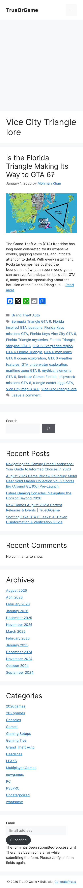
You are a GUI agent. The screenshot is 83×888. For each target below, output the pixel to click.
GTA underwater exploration (44, 364)
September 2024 (19, 672)
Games (12, 727)
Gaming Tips (16, 740)
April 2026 (14, 597)
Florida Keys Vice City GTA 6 (53, 334)
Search (11, 421)
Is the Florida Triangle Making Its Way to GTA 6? (37, 166)
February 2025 (18, 638)
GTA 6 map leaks (58, 352)
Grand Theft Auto (25, 315)
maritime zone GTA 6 (23, 371)
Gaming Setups (18, 734)
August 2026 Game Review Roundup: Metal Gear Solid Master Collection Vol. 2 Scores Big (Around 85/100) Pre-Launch (41, 481)
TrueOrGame (22, 10)
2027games (15, 713)
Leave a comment (25, 395)
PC (8, 781)
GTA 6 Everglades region (53, 346)
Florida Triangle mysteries (27, 340)
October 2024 (17, 666)
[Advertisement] (41, 63)
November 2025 (19, 625)
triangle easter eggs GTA (53, 383)
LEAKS (11, 761)
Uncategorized (18, 795)
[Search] (48, 428)
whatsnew (14, 802)
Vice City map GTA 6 (22, 389)
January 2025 (17, 645)
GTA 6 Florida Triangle (24, 352)
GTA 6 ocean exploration (26, 358)
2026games (15, 706)
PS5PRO (13, 788)
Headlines (14, 754)
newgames (15, 775)
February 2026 (18, 604)
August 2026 (16, 590)
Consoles (13, 720)
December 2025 (19, 618)
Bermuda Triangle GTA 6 (31, 321)
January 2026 (17, 611)
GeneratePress (65, 882)
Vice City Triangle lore (59, 389)
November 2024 (19, 659)
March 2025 (15, 631)
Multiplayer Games (21, 768)
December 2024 (19, 652)
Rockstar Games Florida (37, 377)
